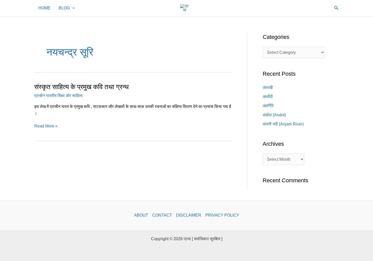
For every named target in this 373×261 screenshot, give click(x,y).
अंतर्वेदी (268, 96)
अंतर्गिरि (268, 106)
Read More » (46, 125)
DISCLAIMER (188, 215)
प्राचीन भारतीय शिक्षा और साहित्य (58, 95)
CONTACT (162, 215)
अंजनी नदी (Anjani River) (283, 124)
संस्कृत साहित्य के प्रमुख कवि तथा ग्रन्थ (81, 87)
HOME (44, 8)
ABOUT (141, 215)
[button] (72, 8)
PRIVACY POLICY (222, 215)
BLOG (64, 8)
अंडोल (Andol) (274, 115)
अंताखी (268, 87)
